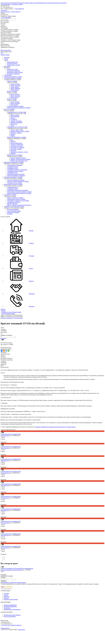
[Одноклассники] (4, 351)
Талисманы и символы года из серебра (18, 200)
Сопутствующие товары (14, 211)
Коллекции (7, 66)
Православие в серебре (13, 65)
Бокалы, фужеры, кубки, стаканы (19, 131)
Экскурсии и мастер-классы (5, 11)
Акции (6, 59)
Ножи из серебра (12, 98)
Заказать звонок (5, 54)
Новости (6, 598)
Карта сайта (21, 629)
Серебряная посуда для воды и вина (17, 127)
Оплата (6, 595)
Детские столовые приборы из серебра (18, 181)
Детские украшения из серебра (15, 180)
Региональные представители (12, 615)
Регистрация (4, 50)
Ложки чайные (14, 87)
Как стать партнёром (10, 616)
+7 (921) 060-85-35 (19, 8)
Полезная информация (10, 605)
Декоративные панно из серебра (16, 199)
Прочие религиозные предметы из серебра (19, 193)
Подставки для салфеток (17, 147)
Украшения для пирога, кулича (19, 152)
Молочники (13, 124)
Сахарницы (13, 119)
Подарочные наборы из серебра (13, 76)
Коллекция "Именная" (13, 73)
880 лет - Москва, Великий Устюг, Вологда (19, 205)
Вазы (11, 140)
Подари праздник (12, 63)
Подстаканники (14, 116)
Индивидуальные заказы (11, 599)
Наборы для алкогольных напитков (20, 159)
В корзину (3, 338)
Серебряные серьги (12, 168)
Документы (7, 608)
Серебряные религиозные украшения (17, 190)
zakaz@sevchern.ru (16, 625)
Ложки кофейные (15, 88)
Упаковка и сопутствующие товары (14, 206)
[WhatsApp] (9, 351)
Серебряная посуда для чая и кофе (16, 112)
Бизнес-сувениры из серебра (15, 197)
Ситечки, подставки (16, 121)
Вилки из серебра (12, 91)
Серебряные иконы (12, 188)
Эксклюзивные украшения (14, 165)
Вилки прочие (14, 97)
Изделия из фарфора (13, 209)
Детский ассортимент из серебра (13, 177)
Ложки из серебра (12, 81)
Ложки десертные (15, 85)
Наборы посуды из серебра (14, 155)
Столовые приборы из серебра (12, 78)
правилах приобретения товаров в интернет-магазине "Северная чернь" (55, 427)
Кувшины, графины (16, 132)
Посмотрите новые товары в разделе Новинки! (31, 3)
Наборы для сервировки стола (18, 160)
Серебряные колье (12, 172)
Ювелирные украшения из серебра (14, 162)
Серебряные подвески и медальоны (17, 169)
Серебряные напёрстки (13, 202)
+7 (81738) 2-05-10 (6, 625)
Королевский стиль (12, 62)
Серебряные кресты (12, 187)
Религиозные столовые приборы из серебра (19, 191)
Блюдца (12, 118)
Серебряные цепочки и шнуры (15, 174)
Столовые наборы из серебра (15, 106)
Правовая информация (10, 606)
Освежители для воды (16, 146)
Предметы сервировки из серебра (16, 137)
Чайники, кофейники (16, 122)
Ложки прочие (14, 90)
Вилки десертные (15, 96)
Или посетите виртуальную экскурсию (55, 3)
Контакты (6, 596)
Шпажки (12, 153)
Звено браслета (5, 435)
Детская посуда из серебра (14, 183)
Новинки (6, 57)
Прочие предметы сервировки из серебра (18, 107)
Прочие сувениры (12, 203)
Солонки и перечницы (16, 144)
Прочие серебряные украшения (16, 175)
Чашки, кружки (14, 115)
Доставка (6, 593)
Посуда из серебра (9, 109)
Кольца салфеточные (16, 143)
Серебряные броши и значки (15, 171)
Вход (9, 50)
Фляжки (12, 135)
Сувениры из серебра (10, 194)
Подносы (13, 141)
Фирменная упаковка (13, 212)
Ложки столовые (15, 84)
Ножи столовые (14, 101)
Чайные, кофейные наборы (18, 158)
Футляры (9, 214)
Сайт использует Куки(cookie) (9, 3)
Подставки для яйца (16, 149)
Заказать (3, 581)
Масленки (13, 150)
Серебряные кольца (12, 166)
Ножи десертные (15, 103)
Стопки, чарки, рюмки (16, 129)
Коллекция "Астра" (12, 69)
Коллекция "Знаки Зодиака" (15, 72)
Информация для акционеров (12, 609)
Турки (12, 125)
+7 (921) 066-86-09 (6, 17)
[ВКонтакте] (2, 351)
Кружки (12, 134)
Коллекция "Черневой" (13, 70)
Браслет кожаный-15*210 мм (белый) (11, 570)
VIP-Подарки (8, 75)
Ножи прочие (14, 104)
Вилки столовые (15, 94)
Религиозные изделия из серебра (13, 184)
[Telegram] (6, 351)
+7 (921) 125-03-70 (15, 11)
